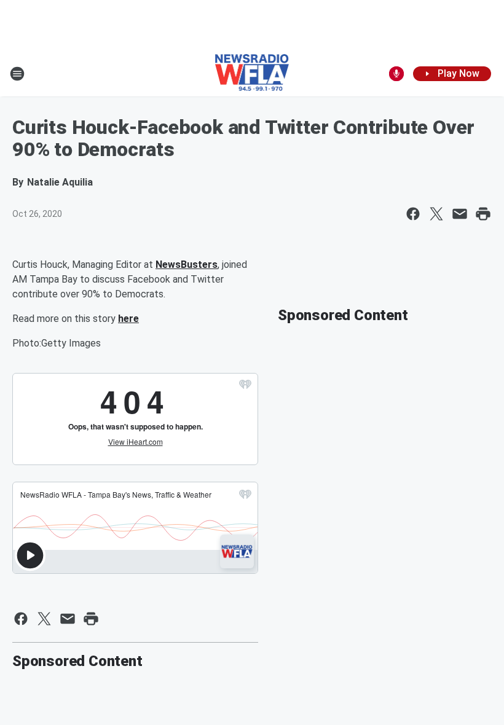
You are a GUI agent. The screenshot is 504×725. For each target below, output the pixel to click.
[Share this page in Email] (459, 213)
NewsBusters (187, 264)
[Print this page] (483, 213)
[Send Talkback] (396, 73)
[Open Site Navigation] (17, 73)
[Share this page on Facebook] (413, 213)
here (128, 318)
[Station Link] (252, 73)
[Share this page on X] (436, 213)
